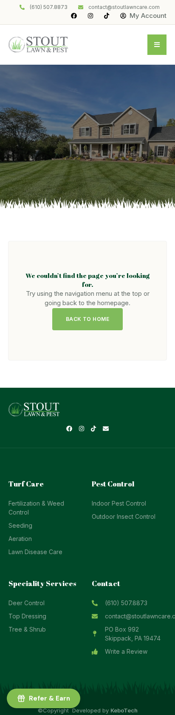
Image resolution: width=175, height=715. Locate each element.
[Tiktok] (94, 429)
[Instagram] (81, 429)
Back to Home (88, 319)
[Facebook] (69, 429)
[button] (157, 44)
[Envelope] (106, 429)
